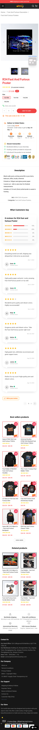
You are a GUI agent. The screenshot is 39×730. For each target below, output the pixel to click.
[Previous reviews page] (25, 403)
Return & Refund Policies (9, 691)
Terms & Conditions (7, 668)
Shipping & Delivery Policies (9, 685)
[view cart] (36, 6)
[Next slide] (35, 42)
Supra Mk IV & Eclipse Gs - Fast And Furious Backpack (10, 528)
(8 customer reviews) (17, 87)
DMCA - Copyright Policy (8, 673)
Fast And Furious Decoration (17, 12)
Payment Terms (6, 688)
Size (3, 94)
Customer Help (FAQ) (7, 696)
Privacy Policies (6, 671)
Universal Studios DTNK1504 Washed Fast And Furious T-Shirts (28, 441)
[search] (33, 6)
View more (19, 540)
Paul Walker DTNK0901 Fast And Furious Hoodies (9, 471)
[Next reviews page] (35, 403)
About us (4, 665)
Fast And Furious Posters (9, 15)
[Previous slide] (4, 42)
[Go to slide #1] (14, 71)
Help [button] (35, 727)
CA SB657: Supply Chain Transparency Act (14, 676)
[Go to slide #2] (25, 71)
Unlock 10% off (4, 721)
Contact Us (4, 694)
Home (3, 12)
